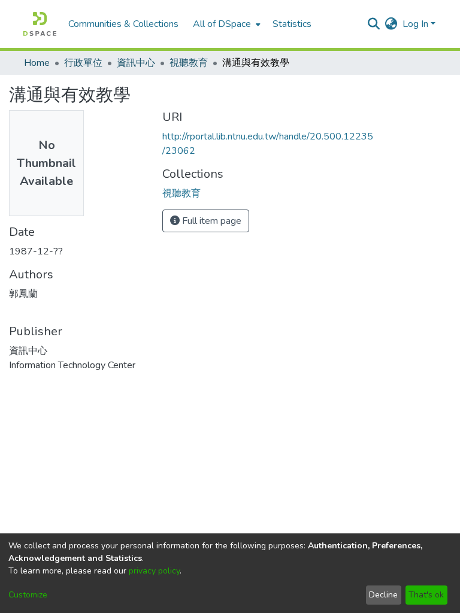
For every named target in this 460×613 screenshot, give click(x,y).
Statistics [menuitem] (292, 24)
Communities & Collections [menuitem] (123, 24)
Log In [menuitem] (415, 24)
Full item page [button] (210, 220)
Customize (27, 594)
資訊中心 (136, 62)
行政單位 (83, 62)
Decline (383, 594)
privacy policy (154, 570)
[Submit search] (374, 24)
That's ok (426, 594)
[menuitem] (225, 24)
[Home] (39, 24)
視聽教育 (189, 62)
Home (37, 62)
